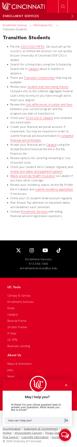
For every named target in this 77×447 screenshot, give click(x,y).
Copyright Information (35, 437)
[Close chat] (66, 385)
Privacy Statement (56, 433)
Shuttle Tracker (17, 327)
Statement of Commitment (41, 428)
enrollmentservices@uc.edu (38, 268)
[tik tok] (59, 250)
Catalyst (33, 69)
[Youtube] (45, 250)
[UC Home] (23, 6)
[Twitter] (18, 250)
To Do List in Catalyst (39, 118)
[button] (37, 420)
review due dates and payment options (36, 171)
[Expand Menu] (72, 16)
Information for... (43, 25)
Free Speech (10, 437)
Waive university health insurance (32, 176)
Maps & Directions (19, 363)
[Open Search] (63, 6)
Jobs (10, 370)
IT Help (11, 333)
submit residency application (54, 189)
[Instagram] (32, 250)
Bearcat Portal (16, 321)
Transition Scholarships (39, 78)
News (11, 376)
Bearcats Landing (18, 346)
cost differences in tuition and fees (49, 104)
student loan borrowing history (47, 86)
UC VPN (12, 339)
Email (10, 308)
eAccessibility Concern (28, 433)
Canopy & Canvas (19, 295)
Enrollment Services (15, 25)
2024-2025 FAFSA (32, 46)
